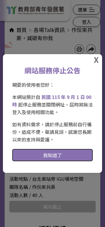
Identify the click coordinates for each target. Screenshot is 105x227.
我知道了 (52, 155)
